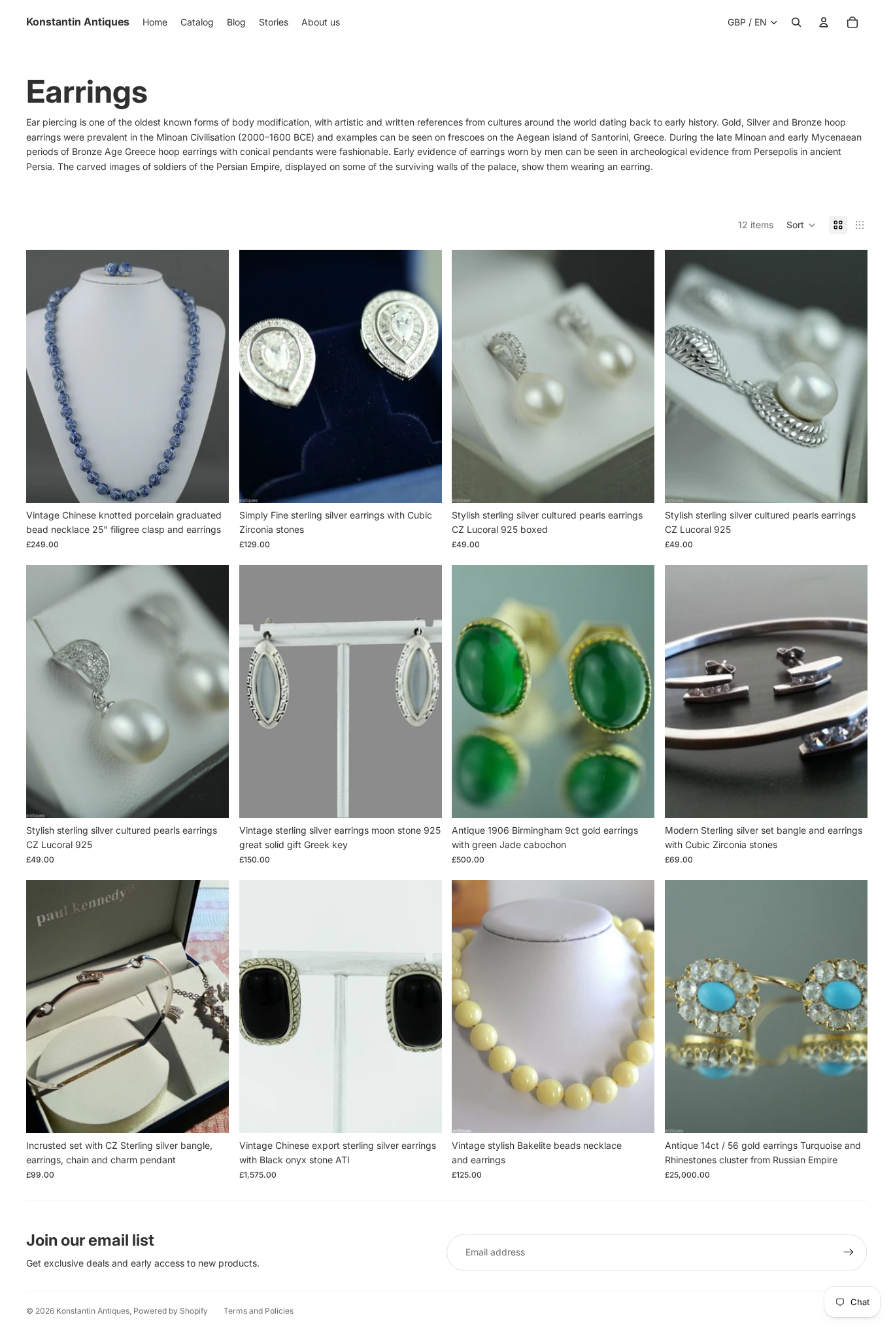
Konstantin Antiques (92, 1311)
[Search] (796, 22)
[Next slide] (209, 376)
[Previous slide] (45, 376)
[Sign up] (848, 1252)
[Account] (823, 22)
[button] (801, 225)
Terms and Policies (259, 1311)
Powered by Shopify (170, 1311)
